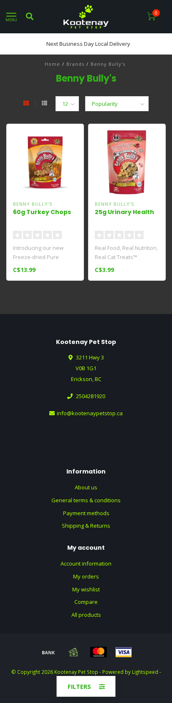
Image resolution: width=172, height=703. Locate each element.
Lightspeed (145, 671)
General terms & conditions (86, 500)
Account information (86, 563)
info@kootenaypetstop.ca (90, 413)
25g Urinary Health (124, 212)
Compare (86, 602)
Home (52, 64)
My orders (86, 576)
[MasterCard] (98, 652)
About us (86, 487)
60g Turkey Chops (42, 212)
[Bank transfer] (48, 652)
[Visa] (123, 652)
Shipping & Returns (86, 525)
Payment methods (86, 513)
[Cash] (73, 652)
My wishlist (86, 589)
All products (86, 614)
